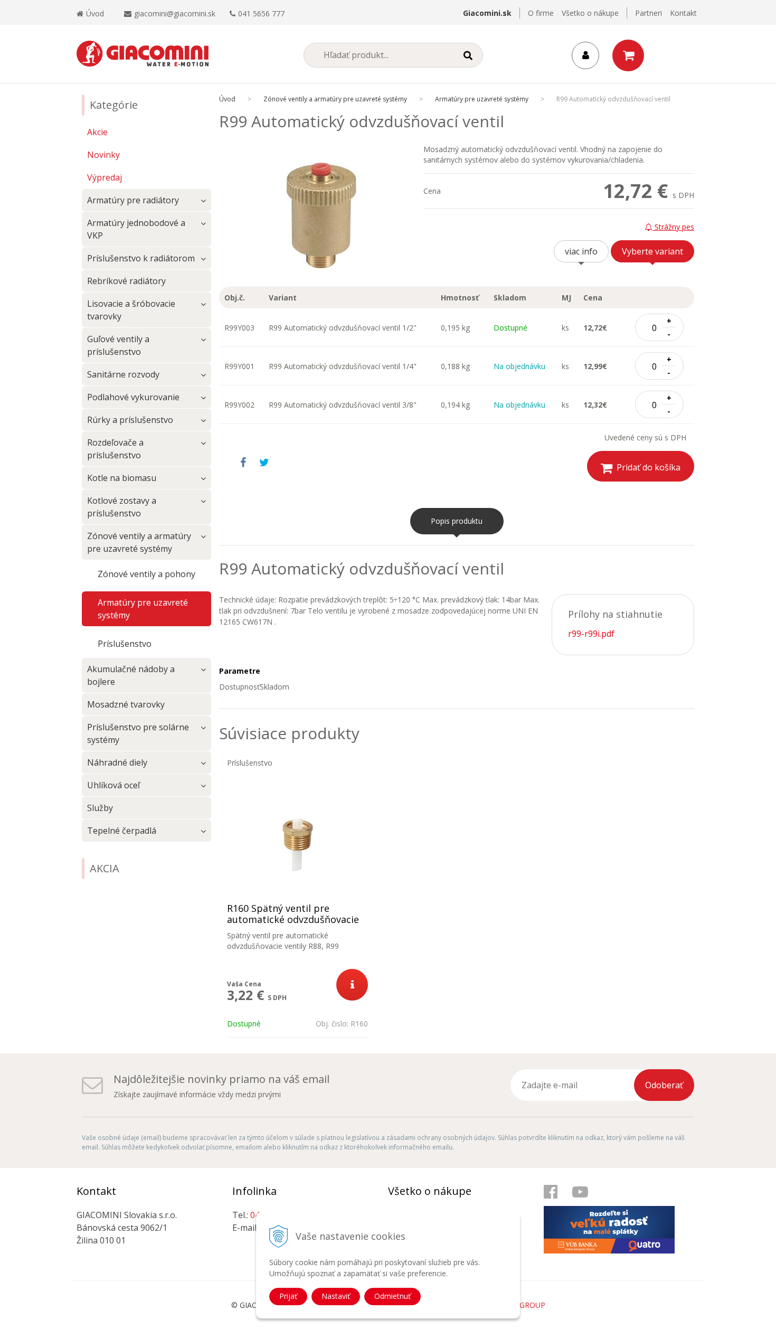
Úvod (95, 13)
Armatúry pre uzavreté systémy (481, 99)
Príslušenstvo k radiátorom (141, 258)
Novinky (103, 155)
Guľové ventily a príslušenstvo (118, 345)
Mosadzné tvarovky (126, 704)
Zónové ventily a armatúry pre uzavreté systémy (335, 99)
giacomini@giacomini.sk (174, 13)
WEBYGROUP (522, 1305)
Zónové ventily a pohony (146, 574)
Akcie (97, 132)
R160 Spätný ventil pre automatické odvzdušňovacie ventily (293, 919)
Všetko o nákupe (590, 13)
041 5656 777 (261, 13)
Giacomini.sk (487, 13)
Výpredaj (104, 177)
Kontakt (683, 13)
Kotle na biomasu (121, 478)
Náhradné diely (117, 762)
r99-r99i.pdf (591, 633)
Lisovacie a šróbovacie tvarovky (131, 310)
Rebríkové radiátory (126, 281)
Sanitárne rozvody (123, 374)
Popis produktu (456, 521)
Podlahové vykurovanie (133, 397)
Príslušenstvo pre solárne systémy (138, 733)
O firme (541, 13)
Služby (100, 808)
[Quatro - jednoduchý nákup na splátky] (615, 1219)
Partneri (648, 13)
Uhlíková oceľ (113, 785)
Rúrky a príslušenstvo (130, 420)
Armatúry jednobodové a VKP (136, 229)
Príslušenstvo (125, 643)
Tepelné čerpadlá (121, 830)
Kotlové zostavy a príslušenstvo (121, 507)
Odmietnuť (392, 1296)
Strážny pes (673, 227)
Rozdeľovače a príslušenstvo (115, 449)
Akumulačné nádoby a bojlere (131, 675)
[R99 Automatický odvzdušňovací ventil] (321, 215)
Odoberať (664, 1085)
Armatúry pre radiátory (133, 200)
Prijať (288, 1296)
